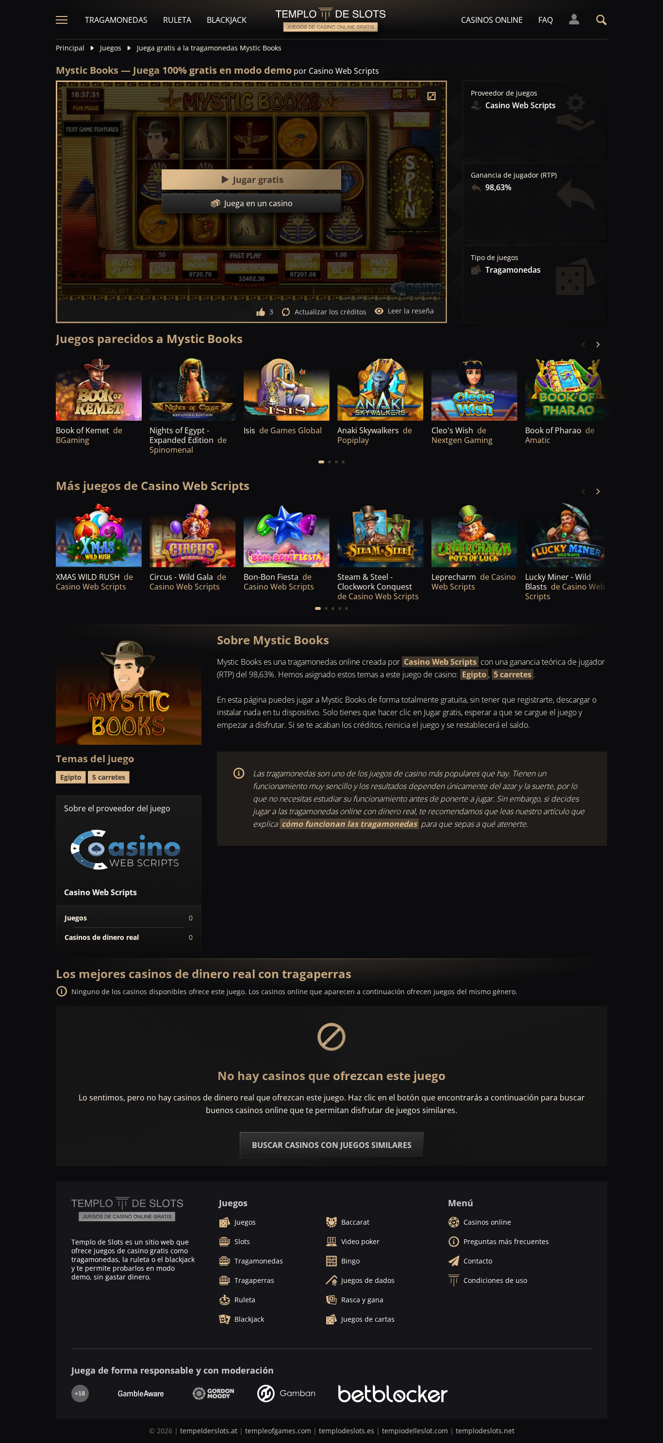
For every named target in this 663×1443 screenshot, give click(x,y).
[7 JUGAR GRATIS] (192, 388)
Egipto (474, 674)
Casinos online (492, 20)
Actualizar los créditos (330, 311)
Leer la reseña (411, 310)
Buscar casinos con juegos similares (332, 1145)
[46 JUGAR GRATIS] (568, 388)
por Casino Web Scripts (336, 71)
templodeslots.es (346, 1430)
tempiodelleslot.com (415, 1430)
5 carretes (512, 674)
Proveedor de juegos (504, 93)
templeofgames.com (278, 1430)
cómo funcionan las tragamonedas (349, 824)
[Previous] (584, 344)
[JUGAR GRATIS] (99, 388)
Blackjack (227, 20)
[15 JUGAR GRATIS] (287, 388)
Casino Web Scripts (440, 661)
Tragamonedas (116, 20)
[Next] (597, 344)
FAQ (545, 20)
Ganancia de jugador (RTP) (514, 175)
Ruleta (177, 20)
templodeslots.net (485, 1430)
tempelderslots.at (208, 1430)
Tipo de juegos (494, 257)
